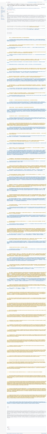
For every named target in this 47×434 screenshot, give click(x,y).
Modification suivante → (43, 7)
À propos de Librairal (14, 433)
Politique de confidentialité (9, 433)
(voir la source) (38, 8)
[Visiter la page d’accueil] (3, 3)
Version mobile (21, 433)
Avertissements (17, 433)
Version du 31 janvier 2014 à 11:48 (10, 9)
